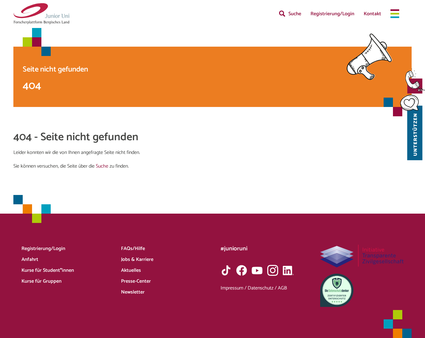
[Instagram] (272, 270)
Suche (294, 14)
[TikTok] (226, 270)
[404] (41, 13)
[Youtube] (257, 270)
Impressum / (234, 288)
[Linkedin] (288, 270)
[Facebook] (241, 270)
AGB (282, 288)
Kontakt (372, 14)
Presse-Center (136, 281)
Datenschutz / (263, 288)
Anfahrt (29, 259)
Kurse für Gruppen (41, 281)
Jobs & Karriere (137, 259)
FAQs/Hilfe (133, 248)
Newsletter (133, 292)
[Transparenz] (362, 256)
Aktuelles (131, 270)
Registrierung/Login (332, 14)
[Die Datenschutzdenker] (362, 290)
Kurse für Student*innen (47, 270)
